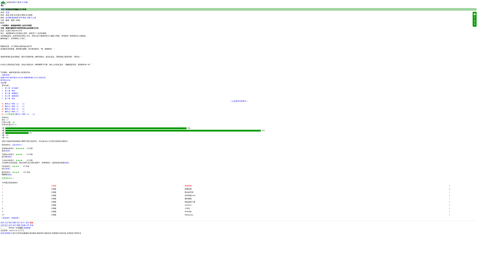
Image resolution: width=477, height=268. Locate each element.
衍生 (18, 223)
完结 (31, 223)
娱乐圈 (8, 18)
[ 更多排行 (6, 218)
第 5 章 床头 (8, 99)
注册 (25, 2)
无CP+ (22, 223)
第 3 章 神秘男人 (10, 93)
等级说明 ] (15, 218)
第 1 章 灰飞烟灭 (10, 88)
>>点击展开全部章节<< (239, 101)
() (5, 78)
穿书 (20, 18)
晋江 (15, 2)
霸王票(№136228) (16, 78)
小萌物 (53, 189)
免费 (18, 225)
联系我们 (7, 233)
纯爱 (14, 223)
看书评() (5, 80)
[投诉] (7, 151)
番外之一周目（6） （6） (19, 114)
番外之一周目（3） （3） (13, 106)
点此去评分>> (17, 145)
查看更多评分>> (8, 178)
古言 (6, 223)
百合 (27, 223)
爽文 (24, 18)
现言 (10, 223)
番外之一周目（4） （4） (13, 109)
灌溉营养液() (31, 78)
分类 (2, 225)
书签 (2, 83)
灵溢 (7, 12)
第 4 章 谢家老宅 (10, 96)
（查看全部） (5, 75)
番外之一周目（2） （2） (13, 104)
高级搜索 (27, 228)
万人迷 (33, 18)
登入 (21, 2)
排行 (6, 225)
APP (27, 225)
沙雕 (28, 18)
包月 (14, 225)
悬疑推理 (14, 18)
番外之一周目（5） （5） (13, 112)
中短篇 (23, 225)
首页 (3, 9)
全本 (10, 225)
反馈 (31, 225)
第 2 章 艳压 (8, 91)
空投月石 (42, 78)
